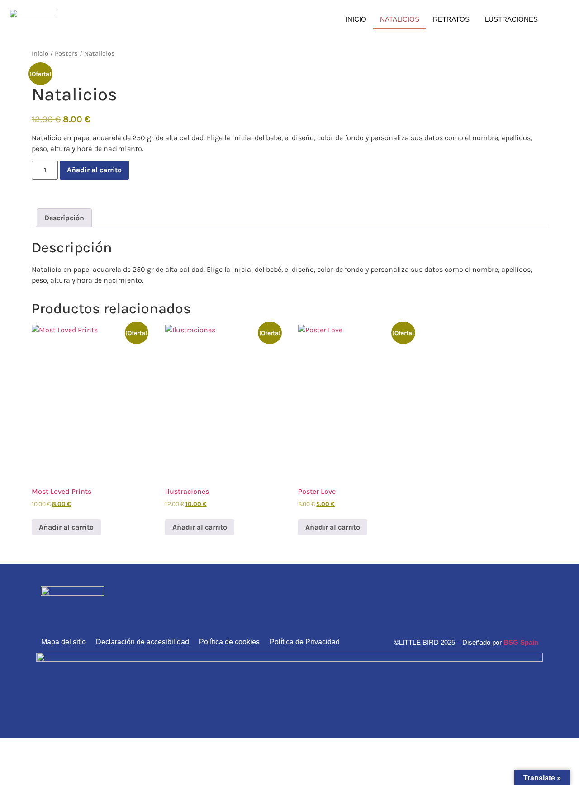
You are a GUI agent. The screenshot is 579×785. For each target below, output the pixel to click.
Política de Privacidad (305, 642)
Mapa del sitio (63, 642)
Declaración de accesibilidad (142, 642)
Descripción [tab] (64, 217)
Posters (66, 53)
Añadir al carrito (94, 170)
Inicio (356, 19)
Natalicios (399, 19)
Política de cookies (229, 642)
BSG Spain (520, 642)
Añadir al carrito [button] (66, 527)
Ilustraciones (510, 19)
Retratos (451, 19)
